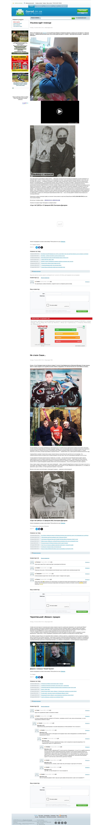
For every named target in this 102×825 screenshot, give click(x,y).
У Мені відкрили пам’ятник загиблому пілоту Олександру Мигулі (54, 537)
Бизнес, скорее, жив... (45, 689)
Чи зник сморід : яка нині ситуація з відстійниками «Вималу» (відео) (54, 693)
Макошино (41, 526)
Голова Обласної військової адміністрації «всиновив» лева (53, 267)
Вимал (33, 674)
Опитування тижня (17, 26)
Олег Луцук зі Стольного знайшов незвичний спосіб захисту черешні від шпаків (57, 544)
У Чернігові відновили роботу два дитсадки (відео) (51, 265)
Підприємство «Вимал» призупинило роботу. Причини (52, 683)
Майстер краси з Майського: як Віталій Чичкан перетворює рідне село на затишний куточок (59, 541)
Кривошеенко (35, 526)
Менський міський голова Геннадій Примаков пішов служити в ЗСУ (54, 257)
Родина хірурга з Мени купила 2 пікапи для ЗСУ (50, 263)
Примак (34, 244)
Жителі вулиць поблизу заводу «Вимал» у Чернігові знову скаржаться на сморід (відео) (59, 691)
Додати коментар (45, 277)
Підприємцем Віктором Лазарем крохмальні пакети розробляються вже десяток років (58, 687)
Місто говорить (16, 24)
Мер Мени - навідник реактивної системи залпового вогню (53, 255)
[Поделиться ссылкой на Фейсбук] (39, 248)
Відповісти (87, 281)
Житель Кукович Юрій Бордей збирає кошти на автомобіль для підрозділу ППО (57, 548)
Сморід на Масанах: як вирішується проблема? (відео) (52, 696)
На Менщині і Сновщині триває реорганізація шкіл (51, 546)
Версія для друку (37, 271)
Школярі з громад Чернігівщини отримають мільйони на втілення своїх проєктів (57, 261)
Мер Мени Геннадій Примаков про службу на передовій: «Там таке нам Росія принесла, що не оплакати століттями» (64, 253)
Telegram (63, 241)
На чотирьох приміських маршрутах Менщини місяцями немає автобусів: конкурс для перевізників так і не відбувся (64, 535)
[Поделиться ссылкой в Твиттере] (42, 248)
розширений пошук (81, 17)
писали (45, 32)
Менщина (46, 526)
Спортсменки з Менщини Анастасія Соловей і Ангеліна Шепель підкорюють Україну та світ (59, 539)
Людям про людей (17, 23)
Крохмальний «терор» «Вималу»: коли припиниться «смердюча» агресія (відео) (57, 695)
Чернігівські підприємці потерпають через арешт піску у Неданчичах (55, 685)
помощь (38, 244)
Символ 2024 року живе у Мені (47, 259)
